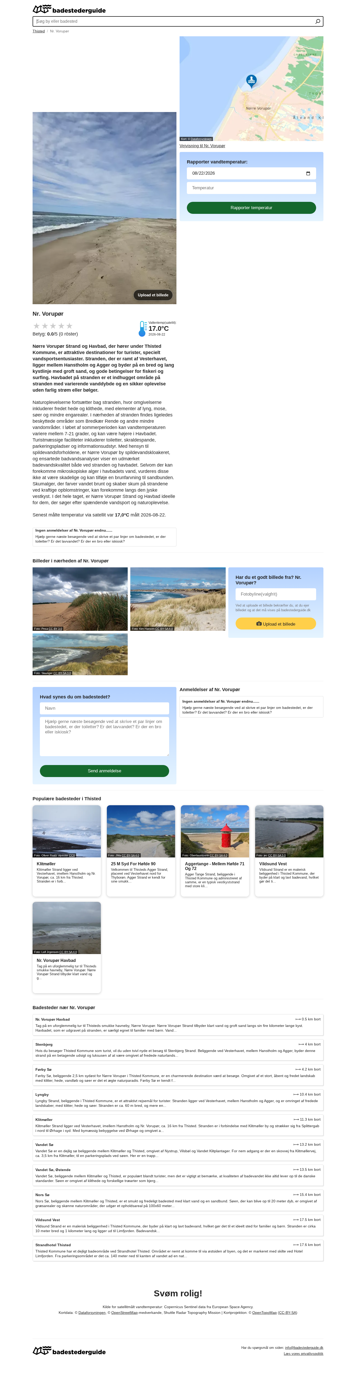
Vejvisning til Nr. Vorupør (202, 146)
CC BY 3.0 (55, 628)
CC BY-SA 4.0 (164, 628)
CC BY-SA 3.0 (62, 673)
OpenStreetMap (124, 1312)
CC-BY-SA (287, 1312)
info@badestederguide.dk (304, 1348)
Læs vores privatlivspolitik (303, 1354)
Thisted (39, 31)
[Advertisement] (104, 72)
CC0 (72, 855)
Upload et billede (153, 295)
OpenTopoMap (264, 1312)
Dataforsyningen (201, 138)
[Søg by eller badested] (317, 22)
